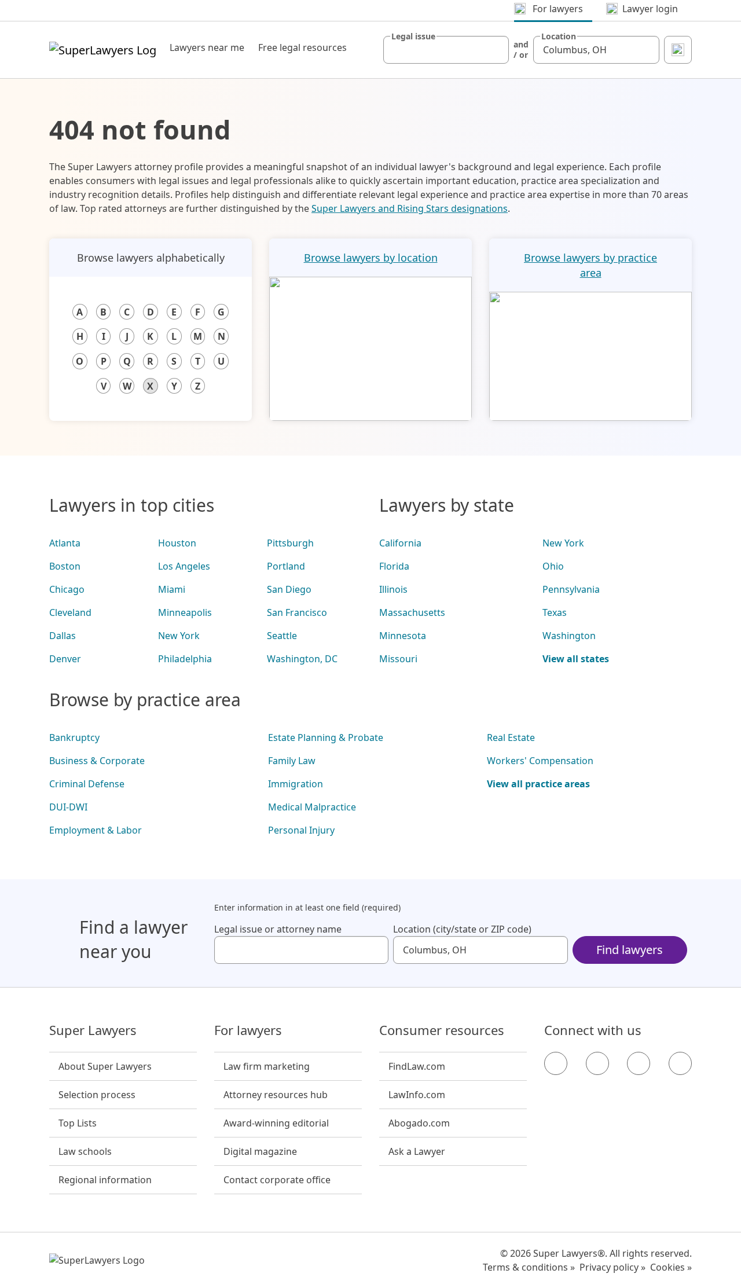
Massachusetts (412, 612)
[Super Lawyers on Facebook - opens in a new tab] (555, 1063)
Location (558, 36)
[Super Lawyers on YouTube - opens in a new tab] (638, 1063)
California (400, 543)
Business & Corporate (97, 760)
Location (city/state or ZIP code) (462, 929)
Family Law (292, 760)
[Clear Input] (495, 50)
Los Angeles (184, 566)
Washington (569, 635)
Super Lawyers (93, 1030)
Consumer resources (441, 1030)
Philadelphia (185, 659)
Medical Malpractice (312, 807)
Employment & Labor (95, 830)
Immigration (295, 784)
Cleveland (70, 612)
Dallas (62, 635)
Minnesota (402, 635)
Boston (64, 566)
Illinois (393, 589)
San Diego (289, 589)
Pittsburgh (290, 543)
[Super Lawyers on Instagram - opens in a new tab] (597, 1063)
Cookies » (671, 1267)
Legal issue (413, 36)
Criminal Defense (86, 784)
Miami (171, 589)
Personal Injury (301, 830)
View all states (575, 659)
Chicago (67, 589)
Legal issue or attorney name (278, 929)
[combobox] (446, 50)
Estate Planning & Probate (325, 737)
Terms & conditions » (529, 1267)
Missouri (398, 659)
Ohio (553, 566)
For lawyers (248, 1030)
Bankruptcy (74, 737)
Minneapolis (185, 612)
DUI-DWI (68, 807)
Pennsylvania (571, 589)
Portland (286, 566)
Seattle (282, 635)
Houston (177, 543)
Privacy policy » (612, 1267)
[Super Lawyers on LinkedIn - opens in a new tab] (680, 1063)
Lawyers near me (207, 47)
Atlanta (64, 543)
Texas (554, 612)
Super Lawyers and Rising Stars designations (409, 208)
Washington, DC (302, 659)
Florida (394, 566)
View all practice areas (538, 784)
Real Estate (511, 737)
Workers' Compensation (540, 760)
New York (179, 635)
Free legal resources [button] (302, 47)
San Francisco (297, 612)
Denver (65, 659)
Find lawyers (629, 949)
